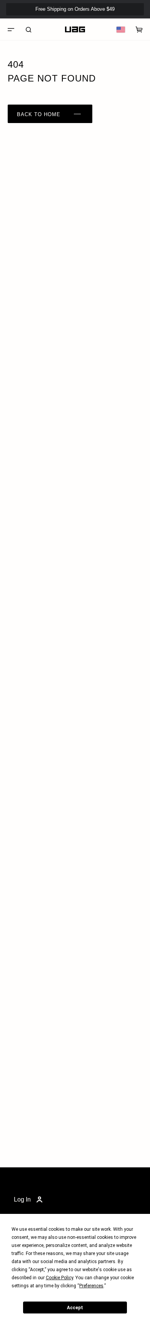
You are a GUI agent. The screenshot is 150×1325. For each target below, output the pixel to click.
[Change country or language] (120, 29)
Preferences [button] (91, 1285)
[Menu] (11, 30)
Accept (75, 1307)
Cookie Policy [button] (59, 1277)
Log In (22, 1199)
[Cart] (139, 30)
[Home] (75, 30)
